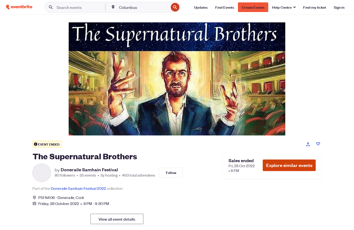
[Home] (19, 7)
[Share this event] (308, 144)
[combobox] (143, 7)
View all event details (116, 219)
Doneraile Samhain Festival (89, 169)
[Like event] (318, 144)
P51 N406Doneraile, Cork (61, 197)
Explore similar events (289, 165)
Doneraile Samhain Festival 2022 (78, 188)
